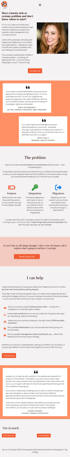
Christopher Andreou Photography (49, 449)
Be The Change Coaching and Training (27, 110)
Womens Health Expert (43, 140)
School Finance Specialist (35, 413)
